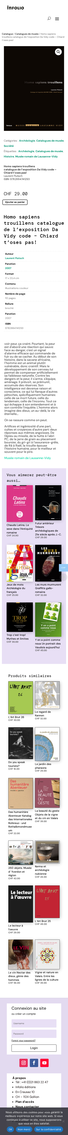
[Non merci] (63, 1121)
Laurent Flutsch (14, 258)
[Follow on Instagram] (23, 1063)
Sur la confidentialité (48, 1129)
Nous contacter (27, 1107)
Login (34, 1048)
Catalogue (7, 33)
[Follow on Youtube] (44, 1063)
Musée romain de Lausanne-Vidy (36, 156)
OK (10, 1129)
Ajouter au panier (15, 202)
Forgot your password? (24, 1040)
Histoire (9, 156)
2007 (8, 268)
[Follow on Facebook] (34, 1063)
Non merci (24, 1129)
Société (9, 146)
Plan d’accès (24, 1102)
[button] (58, 51)
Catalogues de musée (27, 33)
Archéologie (27, 140)
